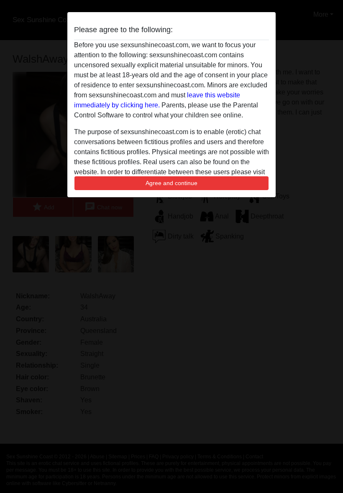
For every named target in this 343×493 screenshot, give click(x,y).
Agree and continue (171, 183)
